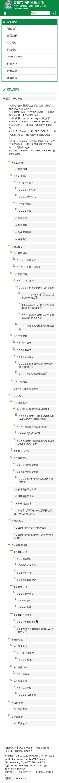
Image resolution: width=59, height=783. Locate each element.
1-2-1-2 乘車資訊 (27, 196)
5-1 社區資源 (20, 552)
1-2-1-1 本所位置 (27, 189)
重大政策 (12, 77)
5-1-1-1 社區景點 (27, 565)
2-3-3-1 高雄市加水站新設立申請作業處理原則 (36, 365)
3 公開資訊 (17, 396)
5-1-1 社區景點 (24, 558)
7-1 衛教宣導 (20, 709)
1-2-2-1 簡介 (25, 210)
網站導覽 (17, 98)
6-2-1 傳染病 (23, 674)
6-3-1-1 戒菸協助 (27, 694)
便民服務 (12, 35)
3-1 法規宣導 (20, 402)
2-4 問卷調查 (20, 381)
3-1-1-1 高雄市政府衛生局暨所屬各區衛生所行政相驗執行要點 (36, 418)
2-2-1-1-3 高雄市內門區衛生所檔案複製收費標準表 (37, 316)
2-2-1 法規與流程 (25, 281)
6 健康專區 (17, 639)
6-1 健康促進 (20, 646)
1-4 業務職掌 (20, 225)
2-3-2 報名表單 (24, 350)
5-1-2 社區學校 (24, 572)
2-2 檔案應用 (20, 274)
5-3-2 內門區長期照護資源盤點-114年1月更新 (35, 630)
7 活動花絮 (17, 702)
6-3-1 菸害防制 (24, 688)
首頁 (8, 98)
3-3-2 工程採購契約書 (27, 472)
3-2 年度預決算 (21, 451)
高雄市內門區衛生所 (29, 5)
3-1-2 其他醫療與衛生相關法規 (32, 426)
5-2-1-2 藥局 (25, 607)
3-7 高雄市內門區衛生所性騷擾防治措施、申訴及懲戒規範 (33, 512)
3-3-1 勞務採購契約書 (27, 465)
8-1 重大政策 (20, 723)
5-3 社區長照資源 (23, 615)
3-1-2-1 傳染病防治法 (29, 433)
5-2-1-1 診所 (25, 600)
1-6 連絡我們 (20, 239)
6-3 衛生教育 (20, 681)
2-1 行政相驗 (20, 253)
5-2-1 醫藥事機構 (25, 593)
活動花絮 (12, 71)
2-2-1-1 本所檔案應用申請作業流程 (36, 288)
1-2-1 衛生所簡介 (25, 183)
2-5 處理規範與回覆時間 (26, 388)
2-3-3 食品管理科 (25, 357)
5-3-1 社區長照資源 (26, 621)
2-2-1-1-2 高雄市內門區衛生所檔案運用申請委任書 (37, 306)
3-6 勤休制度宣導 (23, 503)
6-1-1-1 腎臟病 (26, 659)
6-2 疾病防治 (20, 667)
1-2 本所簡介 (20, 176)
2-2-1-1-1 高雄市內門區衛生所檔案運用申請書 (37, 296)
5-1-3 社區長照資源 (26, 579)
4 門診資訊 (17, 521)
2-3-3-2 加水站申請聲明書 (32, 374)
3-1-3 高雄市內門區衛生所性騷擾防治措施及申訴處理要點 (35, 442)
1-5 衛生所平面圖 (23, 232)
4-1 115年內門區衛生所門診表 (29, 527)
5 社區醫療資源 (19, 545)
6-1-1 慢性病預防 (25, 653)
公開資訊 (12, 42)
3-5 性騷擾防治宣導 (24, 496)
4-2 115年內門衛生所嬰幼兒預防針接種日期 (33, 536)
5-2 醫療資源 (20, 587)
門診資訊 (12, 49)
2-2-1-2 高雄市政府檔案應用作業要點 (36, 327)
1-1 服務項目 (20, 169)
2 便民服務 (17, 246)
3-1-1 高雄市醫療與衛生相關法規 (33, 409)
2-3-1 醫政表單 (24, 343)
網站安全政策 (26, 748)
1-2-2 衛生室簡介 (25, 204)
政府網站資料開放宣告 (21, 751)
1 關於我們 (17, 162)
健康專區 (12, 63)
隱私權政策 (10, 748)
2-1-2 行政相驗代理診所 (29, 267)
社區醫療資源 (15, 56)
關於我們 (12, 28)
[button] (53, 13)
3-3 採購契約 (20, 458)
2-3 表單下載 (20, 336)
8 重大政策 (17, 716)
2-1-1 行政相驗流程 (26, 260)
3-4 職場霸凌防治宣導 (25, 489)
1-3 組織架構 (20, 218)
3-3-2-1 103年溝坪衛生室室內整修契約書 (36, 480)
